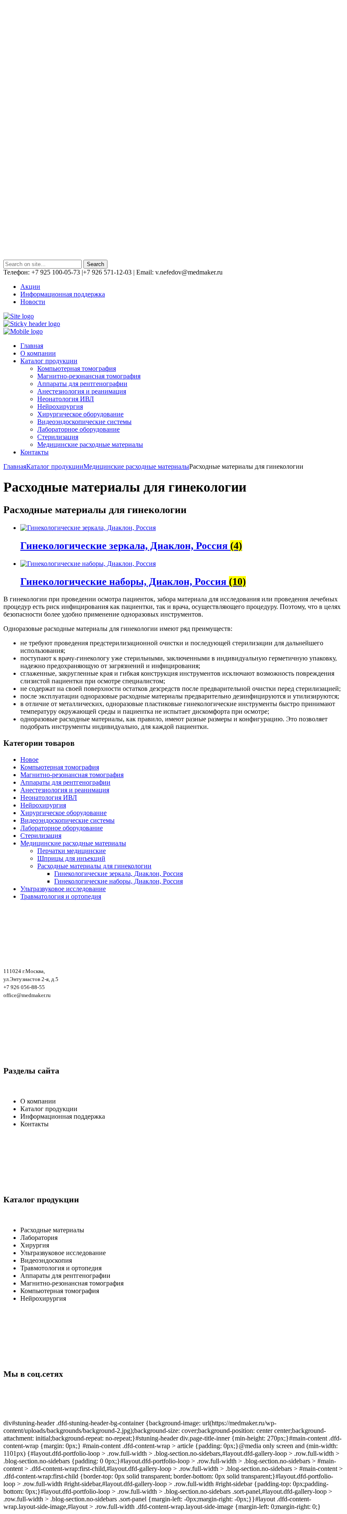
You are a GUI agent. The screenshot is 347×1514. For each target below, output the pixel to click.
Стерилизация (57, 436)
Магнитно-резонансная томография (88, 376)
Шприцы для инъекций (71, 858)
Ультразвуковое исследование (63, 888)
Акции (30, 286)
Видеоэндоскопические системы (84, 421)
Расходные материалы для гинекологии (94, 866)
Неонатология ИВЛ (65, 398)
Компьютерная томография (76, 368)
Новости (32, 301)
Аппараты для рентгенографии (82, 383)
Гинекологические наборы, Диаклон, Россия (118, 881)
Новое (29, 759)
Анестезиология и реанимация (81, 391)
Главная (14, 466)
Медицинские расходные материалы (90, 444)
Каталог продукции (54, 466)
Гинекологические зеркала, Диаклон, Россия (118, 873)
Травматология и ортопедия (60, 896)
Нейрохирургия (60, 406)
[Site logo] (18, 316)
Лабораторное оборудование (78, 429)
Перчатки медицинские (71, 850)
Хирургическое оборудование (80, 414)
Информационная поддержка (62, 294)
